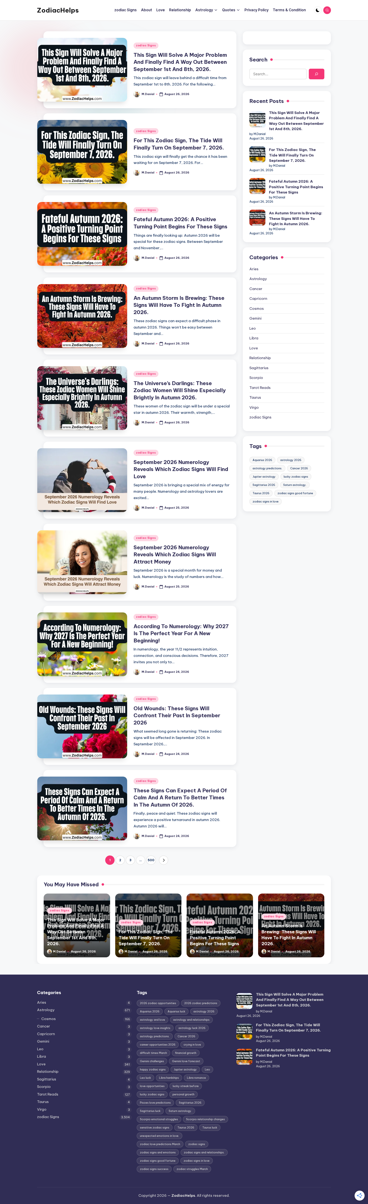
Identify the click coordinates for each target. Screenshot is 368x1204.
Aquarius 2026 (262, 460)
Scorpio (256, 377)
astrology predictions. (267, 468)
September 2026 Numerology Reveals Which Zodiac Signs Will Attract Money (175, 554)
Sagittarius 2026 (264, 485)
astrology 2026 (290, 460)
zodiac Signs (146, 45)
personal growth (183, 1094)
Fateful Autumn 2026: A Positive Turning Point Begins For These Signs (296, 187)
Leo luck (145, 1077)
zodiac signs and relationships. (204, 1152)
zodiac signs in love (266, 501)
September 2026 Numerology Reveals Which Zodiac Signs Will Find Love (181, 469)
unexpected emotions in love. (159, 1135)
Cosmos (256, 308)
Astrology (258, 278)
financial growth (185, 1053)
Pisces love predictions (155, 1102)
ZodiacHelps (58, 10)
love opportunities (152, 1086)
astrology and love (152, 1019)
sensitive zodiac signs (154, 1127)
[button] (163, 860)
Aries (254, 269)
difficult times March (153, 1053)
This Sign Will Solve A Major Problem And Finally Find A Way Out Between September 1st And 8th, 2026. (180, 62)
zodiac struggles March (192, 1169)
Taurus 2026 (261, 493)
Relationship (260, 358)
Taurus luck (209, 1127)
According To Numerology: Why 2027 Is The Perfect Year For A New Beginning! (181, 633)
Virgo (254, 407)
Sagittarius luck (150, 1111)
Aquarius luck (176, 1011)
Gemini (255, 318)
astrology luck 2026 (192, 1028)
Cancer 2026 (299, 468)
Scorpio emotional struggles (159, 1119)
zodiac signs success (154, 1169)
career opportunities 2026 (157, 1044)
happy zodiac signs (153, 1069)
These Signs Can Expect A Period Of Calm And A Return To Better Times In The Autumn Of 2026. (180, 797)
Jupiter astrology (264, 476)
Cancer (255, 288)
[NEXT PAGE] (163, 860)
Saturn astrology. (294, 485)
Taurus (255, 397)
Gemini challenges (152, 1061)
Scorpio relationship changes (205, 1119)
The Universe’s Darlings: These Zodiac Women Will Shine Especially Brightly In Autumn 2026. (180, 390)
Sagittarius (259, 368)
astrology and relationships (191, 1019)
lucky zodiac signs (296, 476)
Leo (252, 328)
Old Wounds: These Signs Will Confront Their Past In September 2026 (177, 715)
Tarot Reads (260, 387)
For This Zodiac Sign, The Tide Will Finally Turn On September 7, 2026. (292, 155)
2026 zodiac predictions (200, 1003)
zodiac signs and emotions (158, 1152)
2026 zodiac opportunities (158, 1003)
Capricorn (258, 298)
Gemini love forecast (186, 1061)
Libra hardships (169, 1077)
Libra (253, 338)
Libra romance (196, 1077)
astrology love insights (155, 1028)
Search (258, 59)
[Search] (316, 74)
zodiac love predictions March (160, 1144)
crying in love (192, 1044)
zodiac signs (196, 1144)
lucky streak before (186, 1086)
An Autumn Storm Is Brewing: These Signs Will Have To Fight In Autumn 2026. (179, 305)
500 (151, 860)
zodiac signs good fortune (295, 493)
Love (253, 348)
